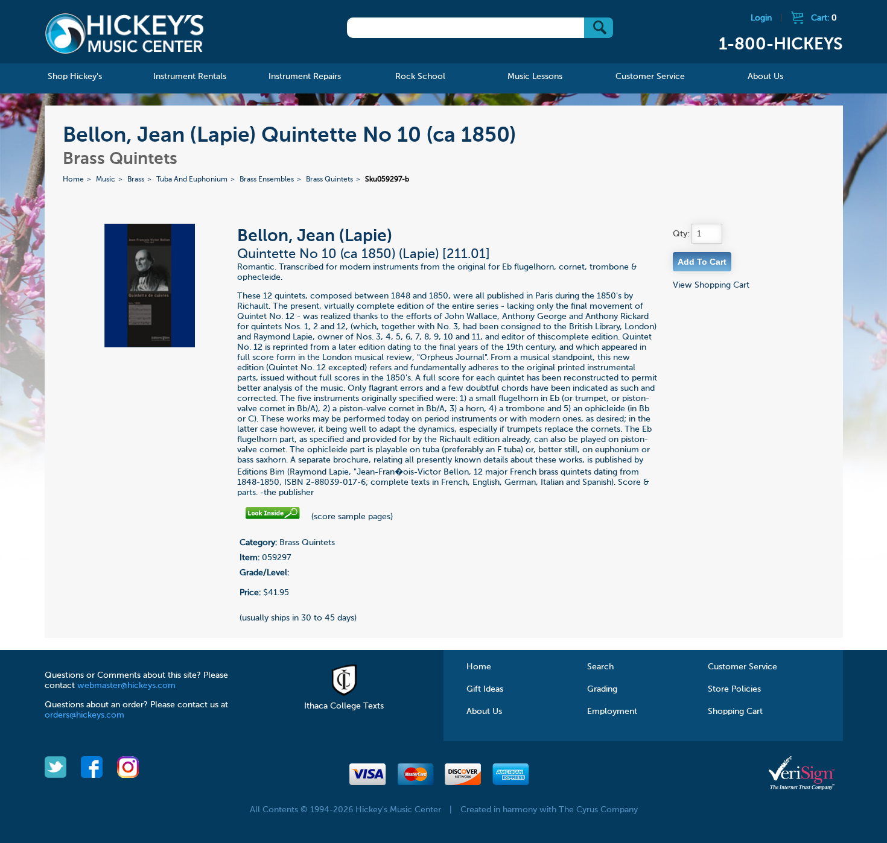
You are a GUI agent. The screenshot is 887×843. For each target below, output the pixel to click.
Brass (135, 179)
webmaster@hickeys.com (126, 685)
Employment (612, 711)
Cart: (824, 18)
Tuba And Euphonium (191, 179)
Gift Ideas (484, 689)
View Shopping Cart (711, 285)
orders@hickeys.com (84, 715)
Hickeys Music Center (125, 33)
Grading (602, 689)
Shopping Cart (735, 711)
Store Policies (734, 689)
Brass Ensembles (267, 179)
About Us (484, 711)
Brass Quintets (329, 179)
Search (600, 667)
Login (761, 18)
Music (105, 179)
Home (73, 179)
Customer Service (742, 667)
